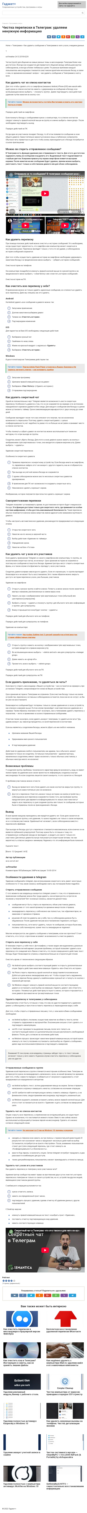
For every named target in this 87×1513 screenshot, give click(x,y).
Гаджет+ (9, 4)
